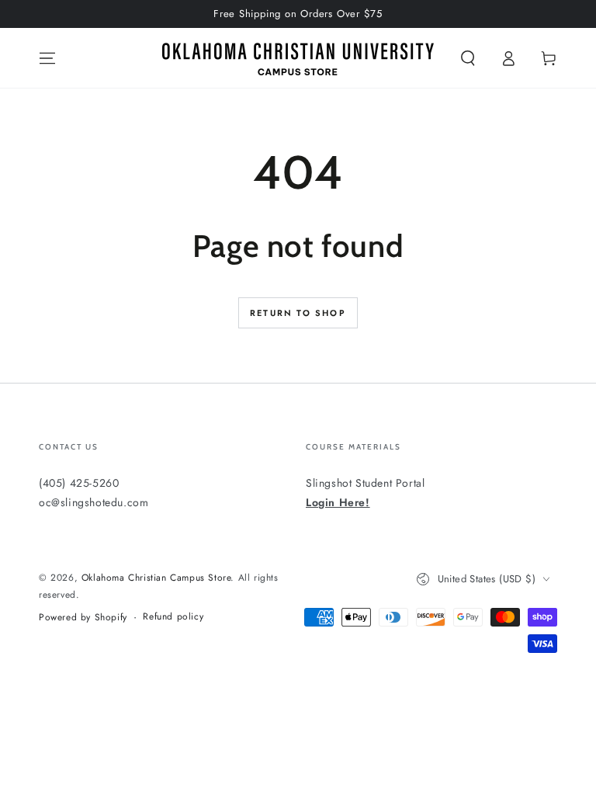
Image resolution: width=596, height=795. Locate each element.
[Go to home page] (298, 58)
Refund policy (173, 616)
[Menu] (47, 58)
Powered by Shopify (83, 617)
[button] (468, 58)
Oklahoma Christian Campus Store (156, 578)
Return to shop (298, 313)
